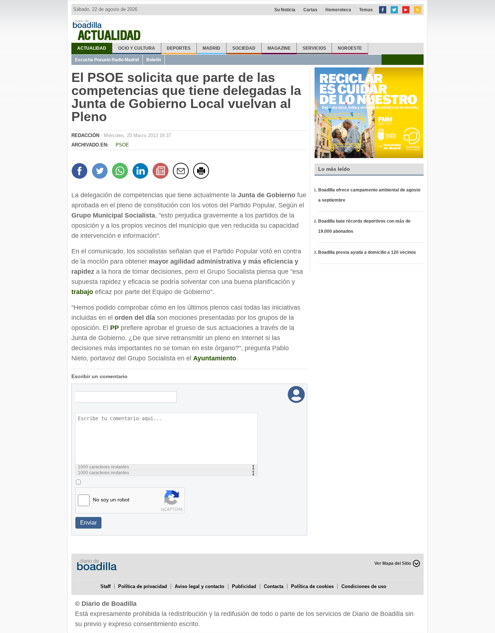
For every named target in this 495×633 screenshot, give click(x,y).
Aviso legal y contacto (199, 586)
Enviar (88, 523)
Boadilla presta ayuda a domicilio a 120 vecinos (367, 252)
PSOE (122, 145)
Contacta (273, 586)
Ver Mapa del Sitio (392, 563)
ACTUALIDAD (91, 48)
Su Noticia (284, 9)
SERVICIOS (314, 48)
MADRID (211, 48)
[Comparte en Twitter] (101, 172)
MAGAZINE (279, 48)
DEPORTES (179, 48)
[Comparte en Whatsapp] (121, 172)
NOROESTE (350, 48)
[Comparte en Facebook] (80, 172)
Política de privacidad (142, 586)
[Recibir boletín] (162, 172)
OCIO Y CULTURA (136, 48)
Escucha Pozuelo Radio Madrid (107, 59)
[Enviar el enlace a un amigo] (182, 172)
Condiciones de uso (363, 586)
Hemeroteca (338, 9)
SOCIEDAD (243, 48)
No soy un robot (111, 499)
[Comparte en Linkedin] (141, 172)
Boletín (153, 59)
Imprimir (202, 172)
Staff (105, 586)
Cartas (310, 9)
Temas (366, 9)
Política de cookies (312, 586)
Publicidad (244, 586)
